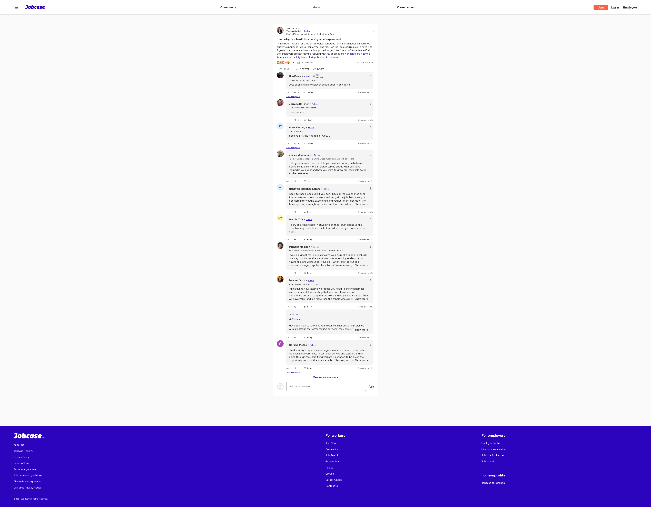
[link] (284, 69)
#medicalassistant (287, 57)
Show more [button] (361, 204)
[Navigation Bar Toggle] (17, 7)
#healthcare (353, 53)
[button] (17, 7)
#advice (365, 53)
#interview (332, 57)
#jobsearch (304, 57)
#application (318, 57)
